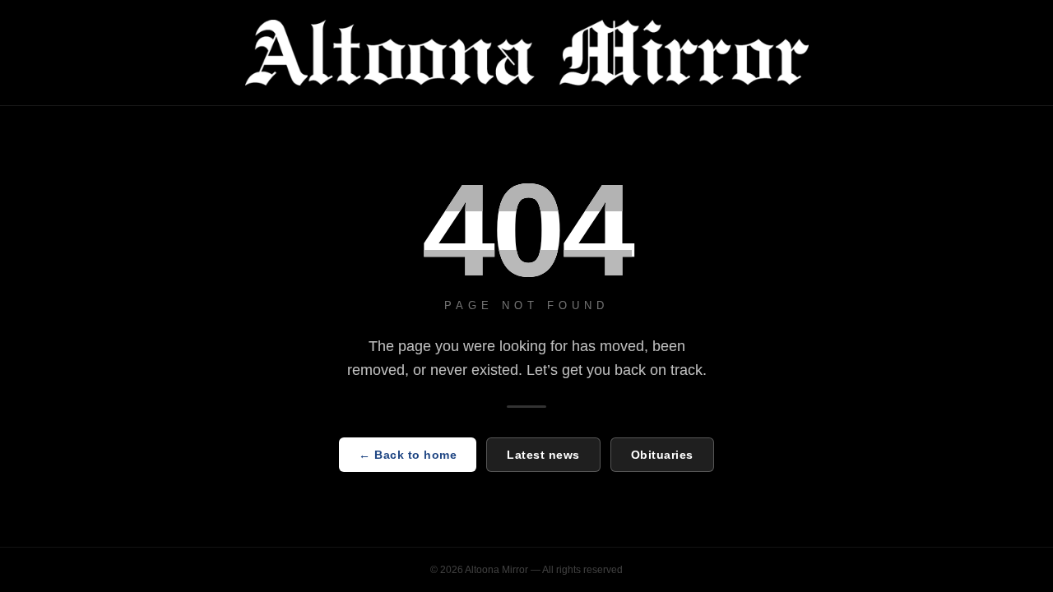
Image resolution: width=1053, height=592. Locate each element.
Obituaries (662, 454)
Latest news (543, 454)
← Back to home (408, 454)
